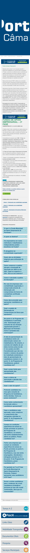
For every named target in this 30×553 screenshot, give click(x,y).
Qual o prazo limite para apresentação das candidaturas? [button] (12, 371)
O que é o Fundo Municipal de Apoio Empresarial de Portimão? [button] (13, 230)
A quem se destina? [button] (11, 236)
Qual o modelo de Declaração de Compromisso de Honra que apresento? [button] (14, 311)
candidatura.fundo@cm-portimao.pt (7, 193)
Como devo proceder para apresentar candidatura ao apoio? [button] (13, 302)
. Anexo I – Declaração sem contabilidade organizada (15, 202)
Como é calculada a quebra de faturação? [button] (13, 279)
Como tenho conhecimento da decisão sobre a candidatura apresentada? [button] (13, 404)
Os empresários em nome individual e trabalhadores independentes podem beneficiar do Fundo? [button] (13, 244)
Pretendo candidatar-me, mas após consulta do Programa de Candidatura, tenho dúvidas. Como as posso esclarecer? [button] (13, 394)
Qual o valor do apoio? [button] (12, 386)
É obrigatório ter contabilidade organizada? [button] (13, 252)
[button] (28, 23)
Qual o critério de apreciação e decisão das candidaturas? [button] (13, 379)
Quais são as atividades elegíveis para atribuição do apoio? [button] (13, 259)
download (5, 217)
